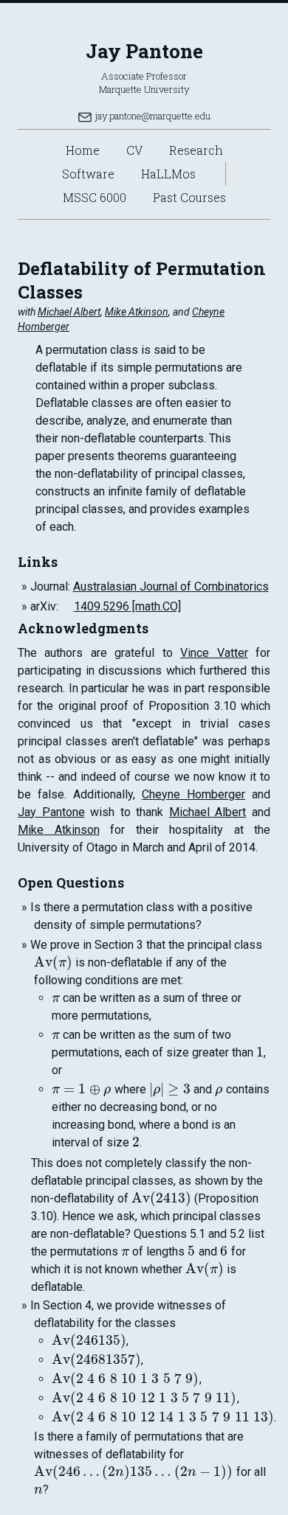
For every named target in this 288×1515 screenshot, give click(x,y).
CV (134, 150)
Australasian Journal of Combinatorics (171, 586)
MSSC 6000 (94, 197)
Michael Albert (69, 312)
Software (88, 173)
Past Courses (189, 197)
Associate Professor (144, 76)
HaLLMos (168, 173)
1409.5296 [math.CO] (127, 606)
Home (83, 150)
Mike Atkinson (136, 312)
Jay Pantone (144, 50)
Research (196, 150)
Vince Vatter (213, 653)
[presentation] (53, 962)
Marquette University (144, 89)
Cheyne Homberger (193, 794)
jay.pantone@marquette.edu (151, 115)
